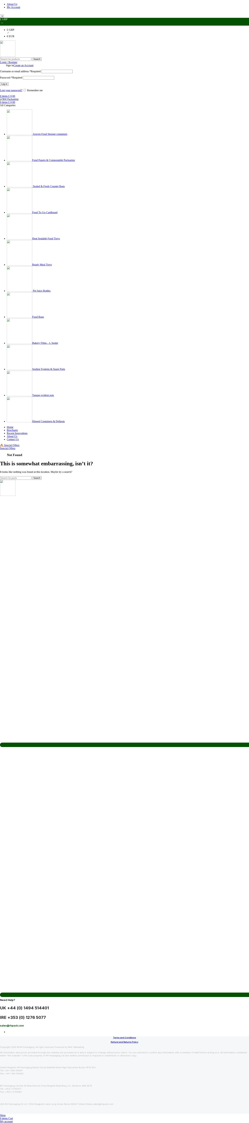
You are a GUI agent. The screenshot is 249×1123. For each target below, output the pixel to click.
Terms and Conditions (124, 1037)
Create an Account (23, 65)
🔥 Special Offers (9, 445)
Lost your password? (11, 90)
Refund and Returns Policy (124, 1042)
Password (11, 77)
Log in (4, 84)
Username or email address (20, 71)
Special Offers (7, 448)
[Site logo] (7, 55)
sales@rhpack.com (163, 13)
